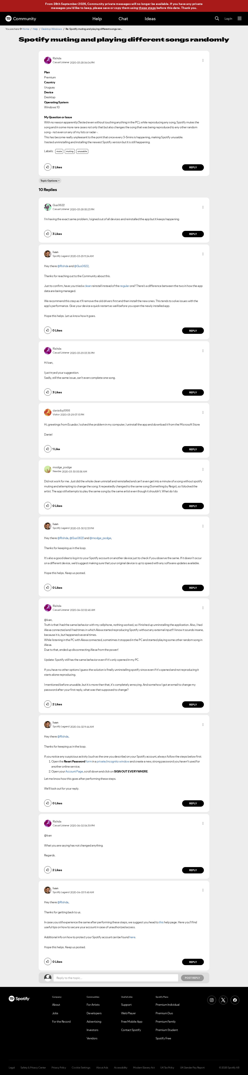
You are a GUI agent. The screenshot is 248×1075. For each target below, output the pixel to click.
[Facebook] (235, 1000)
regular (124, 286)
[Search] (217, 18)
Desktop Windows (51, 29)
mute (59, 151)
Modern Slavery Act (144, 1067)
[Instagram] (211, 1000)
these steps (147, 8)
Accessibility (120, 1067)
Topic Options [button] (48, 180)
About (56, 1005)
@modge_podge (100, 538)
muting (70, 151)
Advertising (94, 1022)
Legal (12, 1067)
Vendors (92, 1038)
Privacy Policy (59, 1067)
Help (97, 19)
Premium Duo (164, 1013)
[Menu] (240, 18)
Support (126, 1005)
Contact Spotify (131, 1030)
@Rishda (62, 266)
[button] (203, 60)
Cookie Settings (81, 1067)
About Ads (102, 1067)
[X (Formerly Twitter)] (223, 1000)
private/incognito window (113, 761)
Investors (92, 1030)
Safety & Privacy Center (33, 1067)
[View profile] (47, 60)
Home (25, 29)
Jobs (55, 1013)
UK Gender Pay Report (192, 1067)
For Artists (93, 1005)
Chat (123, 19)
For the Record (61, 1022)
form (89, 761)
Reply (193, 167)
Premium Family (166, 1022)
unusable (82, 151)
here (132, 937)
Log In (228, 19)
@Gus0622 (81, 266)
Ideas (150, 19)
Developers (94, 1013)
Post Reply (192, 978)
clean (87, 286)
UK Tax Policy (167, 1067)
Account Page (74, 771)
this (161, 922)
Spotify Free (163, 1038)
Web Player (128, 1013)
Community (24, 19)
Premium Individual (168, 1005)
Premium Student (167, 1030)
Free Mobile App (131, 1022)
